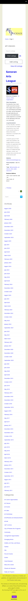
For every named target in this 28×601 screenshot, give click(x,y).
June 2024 (7, 273)
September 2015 (9, 476)
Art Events (7, 507)
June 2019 (7, 385)
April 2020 (7, 375)
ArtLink (6, 521)
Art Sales (6, 510)
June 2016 (7, 447)
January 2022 (7, 324)
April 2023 (7, 302)
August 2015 (7, 479)
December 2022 (8, 313)
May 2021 (7, 335)
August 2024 (7, 266)
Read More (14, 599)
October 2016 (8, 436)
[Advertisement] (14, 16)
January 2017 (7, 425)
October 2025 (8, 234)
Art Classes (7, 503)
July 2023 (6, 299)
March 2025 (7, 255)
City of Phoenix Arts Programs (12, 528)
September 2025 (9, 237)
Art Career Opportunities (11, 499)
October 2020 (8, 356)
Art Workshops (8, 514)
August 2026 (7, 208)
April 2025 (7, 252)
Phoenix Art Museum (9, 568)
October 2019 (8, 382)
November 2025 (8, 230)
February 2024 (8, 284)
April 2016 (7, 454)
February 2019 (8, 393)
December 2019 (8, 378)
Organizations (9, 99)
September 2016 (9, 440)
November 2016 (8, 432)
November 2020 (8, 353)
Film (5, 550)
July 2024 (6, 270)
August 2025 (7, 241)
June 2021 (7, 331)
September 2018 (9, 407)
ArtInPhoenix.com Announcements (13, 517)
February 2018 (8, 414)
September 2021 (9, 327)
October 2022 (8, 317)
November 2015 (8, 468)
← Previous (8, 188)
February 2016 (8, 461)
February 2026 (8, 219)
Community (7, 532)
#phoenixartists (13, 167)
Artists (12, 98)
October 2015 (8, 472)
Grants (6, 557)
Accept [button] (14, 596)
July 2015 (6, 483)
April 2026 (7, 215)
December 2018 (8, 396)
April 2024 (7, 281)
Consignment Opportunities (11, 535)
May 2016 (7, 450)
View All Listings (16, 66)
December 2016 (8, 429)
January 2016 (7, 465)
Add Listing (14, 62)
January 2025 (7, 262)
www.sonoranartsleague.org (13, 160)
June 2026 (7, 212)
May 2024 (7, 277)
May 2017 (7, 418)
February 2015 (8, 490)
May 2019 (7, 389)
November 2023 (8, 288)
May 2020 (7, 371)
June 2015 (7, 487)
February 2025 (8, 259)
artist (12, 169)
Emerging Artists (8, 539)
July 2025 (6, 244)
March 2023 (7, 306)
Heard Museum (8, 561)
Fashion (6, 546)
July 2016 (6, 443)
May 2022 (7, 320)
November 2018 (8, 400)
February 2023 (8, 309)
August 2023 (7, 295)
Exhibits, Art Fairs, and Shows (12, 543)
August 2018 (7, 411)
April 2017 (7, 421)
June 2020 (7, 367)
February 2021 (8, 342)
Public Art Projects (9, 572)
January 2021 (7, 346)
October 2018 (8, 403)
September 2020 (9, 360)
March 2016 (7, 458)
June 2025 (7, 248)
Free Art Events (8, 554)
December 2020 (8, 349)
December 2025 (8, 226)
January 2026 (7, 223)
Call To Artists (8, 525)
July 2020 (6, 364)
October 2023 (8, 291)
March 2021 (7, 338)
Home (6, 39)
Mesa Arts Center (9, 564)
